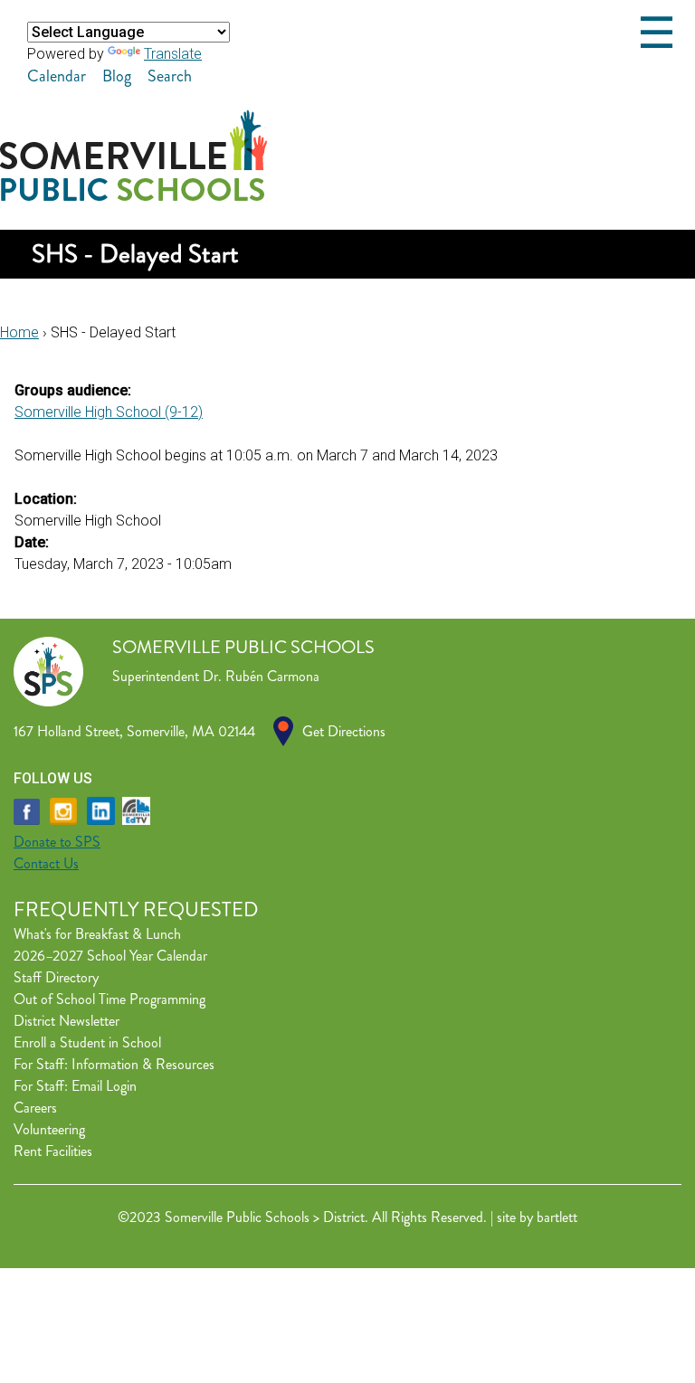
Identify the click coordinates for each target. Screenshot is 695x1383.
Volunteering (49, 1129)
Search (170, 76)
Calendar (56, 76)
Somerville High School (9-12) (108, 412)
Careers (35, 1107)
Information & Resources (142, 1064)
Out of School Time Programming (109, 999)
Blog (116, 76)
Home (19, 332)
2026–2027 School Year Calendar (110, 955)
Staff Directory (56, 977)
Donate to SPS (57, 841)
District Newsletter (66, 1020)
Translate (173, 53)
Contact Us (46, 863)
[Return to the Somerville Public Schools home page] (133, 195)
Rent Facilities (53, 1151)
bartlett (557, 1217)
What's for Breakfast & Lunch (97, 934)
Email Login (104, 1085)
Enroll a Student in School (87, 1042)
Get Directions (344, 731)
